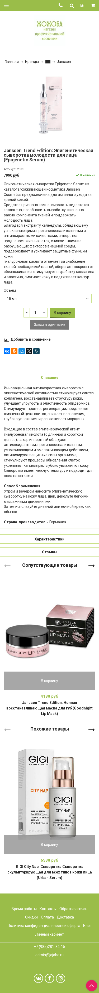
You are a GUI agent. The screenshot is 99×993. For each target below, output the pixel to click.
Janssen (64, 61)
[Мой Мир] (21, 351)
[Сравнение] (83, 5)
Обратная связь (73, 909)
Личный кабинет (49, 934)
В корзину (49, 681)
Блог (87, 926)
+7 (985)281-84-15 (49, 947)
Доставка (65, 917)
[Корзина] (93, 5)
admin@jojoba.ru (49, 955)
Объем (10, 290)
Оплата (47, 917)
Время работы (24, 909)
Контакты (48, 909)
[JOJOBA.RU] (49, 29)
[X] (29, 351)
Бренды (32, 61)
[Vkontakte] (38, 978)
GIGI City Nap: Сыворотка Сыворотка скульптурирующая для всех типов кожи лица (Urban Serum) (49, 872)
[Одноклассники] (14, 351)
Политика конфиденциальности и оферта (44, 926)
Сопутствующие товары (49, 565)
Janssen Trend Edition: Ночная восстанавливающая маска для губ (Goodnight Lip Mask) (49, 708)
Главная (12, 62)
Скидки (31, 917)
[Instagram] (60, 978)
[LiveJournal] (36, 351)
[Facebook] (49, 978)
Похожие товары (49, 729)
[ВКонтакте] (7, 351)
